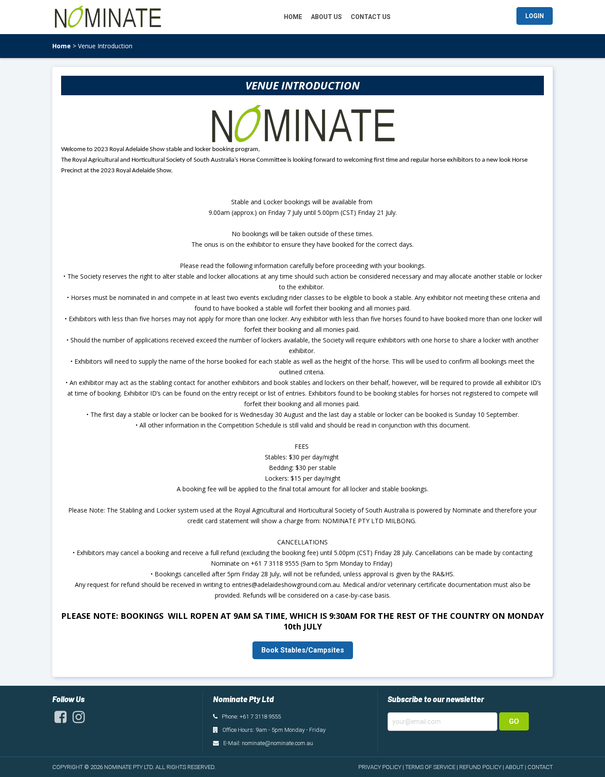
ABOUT (514, 767)
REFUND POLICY (480, 767)
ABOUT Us (326, 16)
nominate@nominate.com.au (277, 743)
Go (514, 721)
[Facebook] (60, 719)
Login (534, 15)
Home (61, 46)
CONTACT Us (371, 16)
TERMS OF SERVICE (430, 767)
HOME (293, 16)
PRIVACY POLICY (379, 767)
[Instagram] (79, 719)
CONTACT (540, 767)
